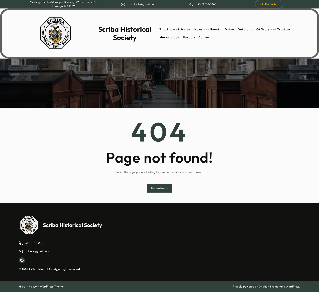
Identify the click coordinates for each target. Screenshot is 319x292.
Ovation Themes (269, 286)
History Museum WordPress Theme (41, 286)
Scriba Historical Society (124, 33)
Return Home (159, 188)
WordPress (292, 286)
